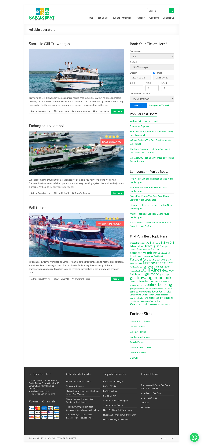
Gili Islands (137, 274)
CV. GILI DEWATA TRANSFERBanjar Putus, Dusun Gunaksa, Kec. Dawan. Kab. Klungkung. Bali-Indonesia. (45, 384)
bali (148, 242)
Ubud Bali (145, 402)
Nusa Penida (165, 281)
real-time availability (148, 289)
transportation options (159, 297)
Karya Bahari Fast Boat (151, 393)
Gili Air (150, 269)
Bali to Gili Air (109, 395)
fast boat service (158, 262)
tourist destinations (137, 298)
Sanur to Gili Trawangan (49, 43)
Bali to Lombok (41, 207)
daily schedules (163, 253)
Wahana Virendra (150, 301)
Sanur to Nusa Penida (140, 291)
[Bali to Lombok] (76, 214)
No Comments (102, 111)
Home (89, 17)
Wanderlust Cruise (143, 304)
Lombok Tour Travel (140, 347)
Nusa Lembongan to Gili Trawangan (119, 414)
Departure (135, 51)
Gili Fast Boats (137, 326)
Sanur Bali (145, 407)
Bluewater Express (139, 126)
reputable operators (164, 289)
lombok (164, 277)
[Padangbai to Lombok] (76, 132)
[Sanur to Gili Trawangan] (76, 50)
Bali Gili (134, 357)
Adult (133, 83)
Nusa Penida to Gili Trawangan (117, 410)
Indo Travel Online (41, 111)
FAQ (172, 438)
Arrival (133, 61)
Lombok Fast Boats (140, 321)
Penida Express (137, 342)
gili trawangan (143, 277)
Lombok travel (138, 281)
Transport (140, 17)
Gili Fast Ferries (138, 331)
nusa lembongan (153, 281)
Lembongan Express (140, 336)
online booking (159, 284)
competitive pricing (143, 252)
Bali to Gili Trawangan (113, 381)
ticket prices (165, 295)
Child (148, 83)
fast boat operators (155, 259)
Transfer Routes (82, 111)
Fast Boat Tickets (136, 267)
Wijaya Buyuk (164, 304)
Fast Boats (102, 17)
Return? (159, 72)
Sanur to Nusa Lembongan (115, 400)
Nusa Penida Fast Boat (138, 285)
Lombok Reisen (138, 352)
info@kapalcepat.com (39, 391)
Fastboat (136, 259)
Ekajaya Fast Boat (146, 256)
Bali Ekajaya (155, 243)
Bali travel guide (150, 246)
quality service (135, 289)
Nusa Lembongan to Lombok (116, 419)
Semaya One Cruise (138, 295)
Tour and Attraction (121, 17)
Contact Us (168, 17)
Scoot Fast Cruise (161, 291)
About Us (154, 17)
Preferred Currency (140, 93)
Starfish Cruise (153, 295)
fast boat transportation (156, 266)
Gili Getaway (165, 270)
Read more (117, 111)
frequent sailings (136, 271)
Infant (164, 83)
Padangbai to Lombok (47, 125)
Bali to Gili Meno (110, 386)
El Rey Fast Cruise (149, 398)
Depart (133, 72)
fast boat (158, 256)
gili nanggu (164, 274)
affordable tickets (137, 243)
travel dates (135, 301)
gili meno (152, 274)
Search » (138, 105)
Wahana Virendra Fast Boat (144, 120)
